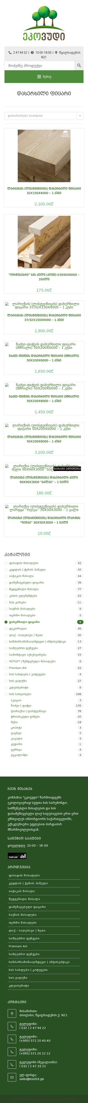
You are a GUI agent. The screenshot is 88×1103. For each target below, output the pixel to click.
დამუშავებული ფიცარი (26, 582)
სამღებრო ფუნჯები (23, 648)
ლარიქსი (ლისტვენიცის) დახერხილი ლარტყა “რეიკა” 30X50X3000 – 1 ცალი (44, 520)
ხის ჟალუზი (18, 680)
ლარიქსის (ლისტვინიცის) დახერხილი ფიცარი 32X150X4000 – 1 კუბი (44, 191)
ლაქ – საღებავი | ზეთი (27, 930)
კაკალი (16, 738)
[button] (47, 76)
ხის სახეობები (20, 694)
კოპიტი (16, 727)
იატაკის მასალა (21, 576)
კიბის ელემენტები (23, 595)
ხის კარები (17, 602)
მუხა (14, 722)
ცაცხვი (16, 733)
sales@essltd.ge (31, 1079)
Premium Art (17, 668)
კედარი (16, 744)
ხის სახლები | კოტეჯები (27, 674)
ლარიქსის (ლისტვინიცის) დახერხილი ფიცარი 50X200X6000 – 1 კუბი (44, 439)
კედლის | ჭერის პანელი (27, 569)
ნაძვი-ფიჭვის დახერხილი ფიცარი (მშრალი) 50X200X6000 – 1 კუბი (44, 358)
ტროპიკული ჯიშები (25, 716)
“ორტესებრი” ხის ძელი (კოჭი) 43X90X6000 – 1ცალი (44, 277)
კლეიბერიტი (18, 687)
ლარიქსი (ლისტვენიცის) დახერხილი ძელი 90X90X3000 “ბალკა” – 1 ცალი (44, 480)
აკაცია (16, 700)
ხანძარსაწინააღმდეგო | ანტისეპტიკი (37, 641)
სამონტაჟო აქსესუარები (27, 654)
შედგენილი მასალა (24, 589)
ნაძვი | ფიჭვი (21, 705)
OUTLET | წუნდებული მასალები (32, 661)
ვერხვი (16, 749)
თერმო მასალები (22, 615)
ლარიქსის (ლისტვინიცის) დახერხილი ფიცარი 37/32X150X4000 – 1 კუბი (44, 318)
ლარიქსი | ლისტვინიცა (28, 711)
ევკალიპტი (19, 755)
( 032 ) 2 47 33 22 (32, 1066)
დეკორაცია (18, 628)
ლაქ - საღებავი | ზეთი (26, 635)
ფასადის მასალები (23, 563)
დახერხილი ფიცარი (24, 622)
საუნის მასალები (22, 608)
